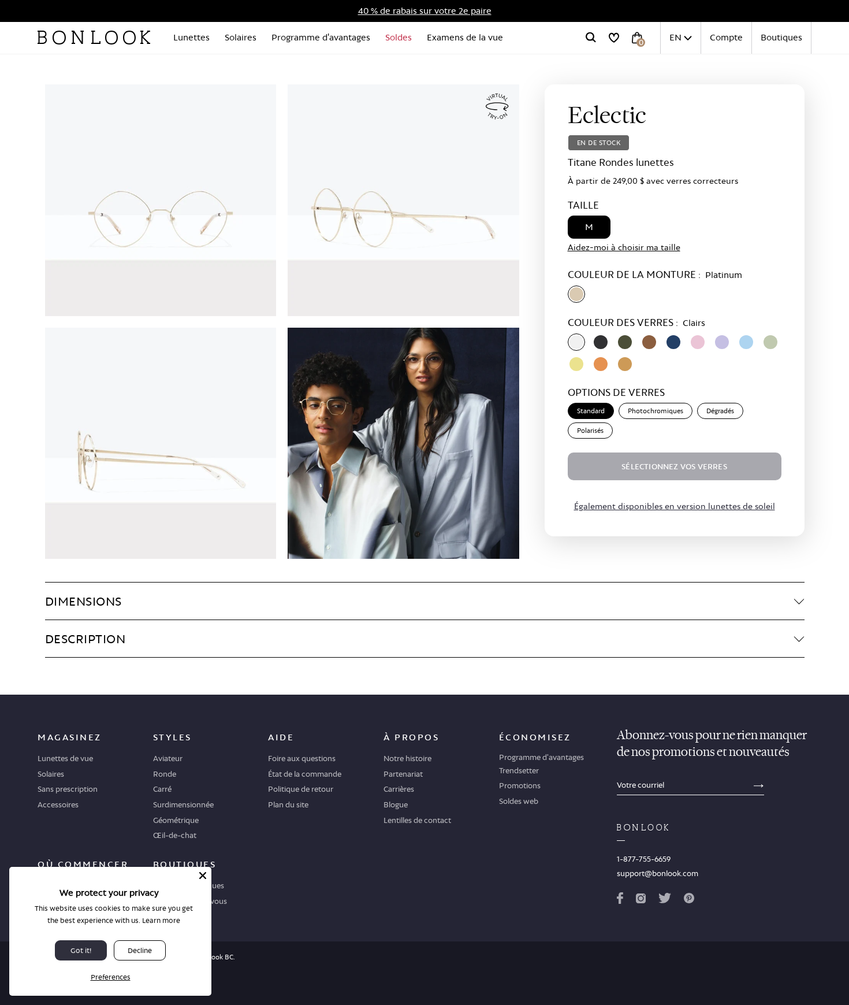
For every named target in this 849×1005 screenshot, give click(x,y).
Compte (726, 37)
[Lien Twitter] (665, 900)
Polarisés (590, 431)
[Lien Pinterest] (689, 900)
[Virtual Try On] (497, 106)
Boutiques (781, 37)
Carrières (398, 788)
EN (675, 37)
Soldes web (518, 801)
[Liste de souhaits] (614, 38)
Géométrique (176, 820)
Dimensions (83, 601)
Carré (162, 788)
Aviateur (168, 758)
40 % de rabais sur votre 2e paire (424, 10)
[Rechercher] (591, 38)
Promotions (520, 785)
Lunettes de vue (65, 758)
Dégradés (720, 411)
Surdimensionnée (183, 804)
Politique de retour (300, 788)
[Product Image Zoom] (161, 200)
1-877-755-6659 (644, 858)
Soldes (398, 37)
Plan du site (288, 804)
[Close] (202, 875)
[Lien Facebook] (620, 900)
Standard (591, 411)
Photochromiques (655, 411)
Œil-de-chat (174, 835)
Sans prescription (68, 788)
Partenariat (403, 773)
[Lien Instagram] (640, 900)
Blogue (395, 804)
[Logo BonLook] (94, 37)
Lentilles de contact (417, 820)
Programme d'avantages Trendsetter (541, 763)
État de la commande (304, 773)
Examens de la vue (465, 37)
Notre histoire (407, 758)
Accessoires (58, 804)
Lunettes (191, 37)
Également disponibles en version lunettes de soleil (674, 506)
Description (85, 638)
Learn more (161, 920)
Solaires (240, 37)
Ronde (164, 773)
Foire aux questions (302, 758)
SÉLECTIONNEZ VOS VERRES (674, 466)
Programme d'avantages (320, 37)
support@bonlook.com (657, 873)
